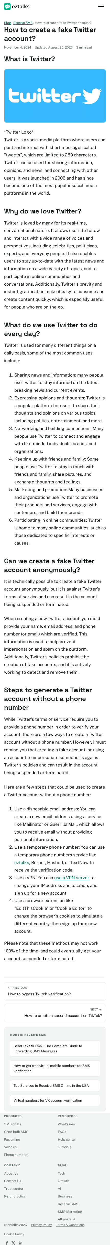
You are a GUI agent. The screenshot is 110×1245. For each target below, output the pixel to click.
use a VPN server (71, 877)
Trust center (13, 1189)
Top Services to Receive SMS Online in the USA (51, 1085)
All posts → (66, 1219)
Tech (61, 1173)
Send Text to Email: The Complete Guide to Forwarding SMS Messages (48, 1048)
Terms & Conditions (70, 1225)
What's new (66, 1124)
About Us (11, 1173)
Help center (67, 1139)
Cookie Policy (14, 1234)
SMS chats (12, 1124)
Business (65, 1196)
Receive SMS (22, 23)
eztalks (21, 862)
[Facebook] (6, 1243)
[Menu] (101, 6)
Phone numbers (16, 1155)
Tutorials (64, 1147)
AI (59, 1189)
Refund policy (15, 1196)
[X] (13, 1243)
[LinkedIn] (20, 1243)
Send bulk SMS (16, 1132)
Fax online (12, 1139)
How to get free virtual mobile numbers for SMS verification (52, 1068)
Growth (63, 1181)
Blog (7, 23)
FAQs (62, 1132)
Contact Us (12, 1181)
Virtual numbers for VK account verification (48, 1100)
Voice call (11, 1147)
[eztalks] (17, 6)
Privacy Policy (41, 1225)
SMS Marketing (70, 1212)
